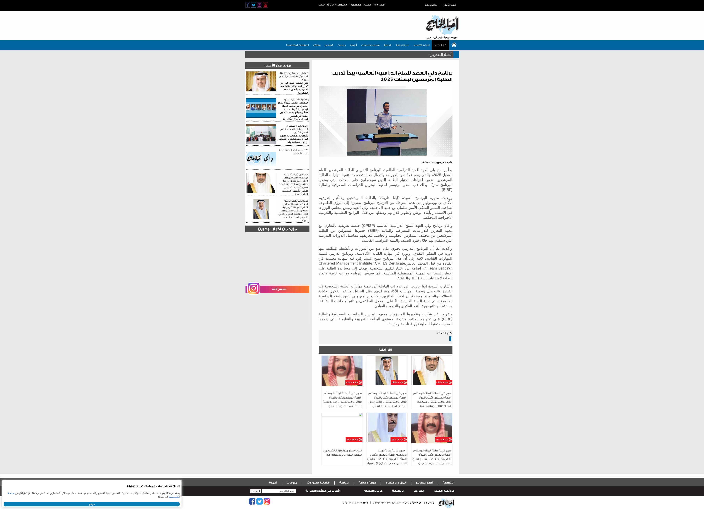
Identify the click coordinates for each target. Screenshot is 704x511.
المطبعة (398, 490)
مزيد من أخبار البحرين (277, 229)
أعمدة (353, 45)
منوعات (342, 45)
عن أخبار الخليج (444, 490)
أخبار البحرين (440, 45)
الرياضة (387, 45)
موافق (92, 504)
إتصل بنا (419, 490)
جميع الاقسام (373, 490)
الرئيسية (448, 482)
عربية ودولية (402, 45)
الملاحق (329, 45)
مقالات (316, 45)
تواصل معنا (431, 4)
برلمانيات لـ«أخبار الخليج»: (293, 109)
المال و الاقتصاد (421, 45)
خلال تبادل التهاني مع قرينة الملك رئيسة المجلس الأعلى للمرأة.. (293, 83)
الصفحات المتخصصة (297, 45)
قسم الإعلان (449, 4)
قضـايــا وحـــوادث (370, 45)
